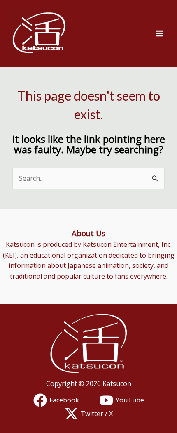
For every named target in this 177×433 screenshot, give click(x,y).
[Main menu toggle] (160, 33)
